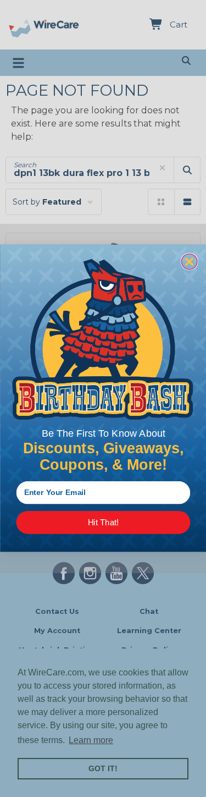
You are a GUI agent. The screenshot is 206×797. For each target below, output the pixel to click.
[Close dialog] (189, 262)
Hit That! (103, 522)
